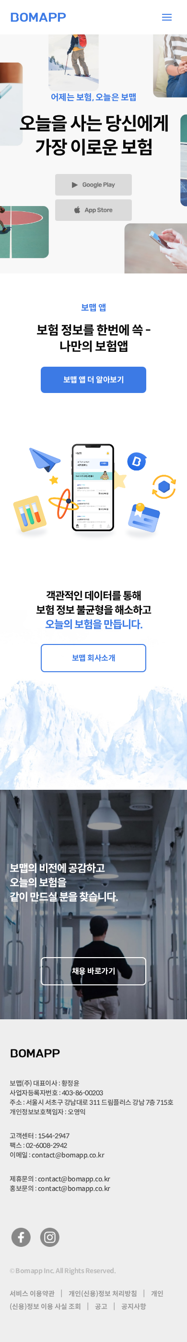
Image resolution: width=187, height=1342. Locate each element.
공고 (101, 1306)
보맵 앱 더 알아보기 (93, 380)
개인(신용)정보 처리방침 (103, 1293)
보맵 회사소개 (94, 658)
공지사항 (133, 1306)
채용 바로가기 (94, 971)
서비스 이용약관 (32, 1293)
